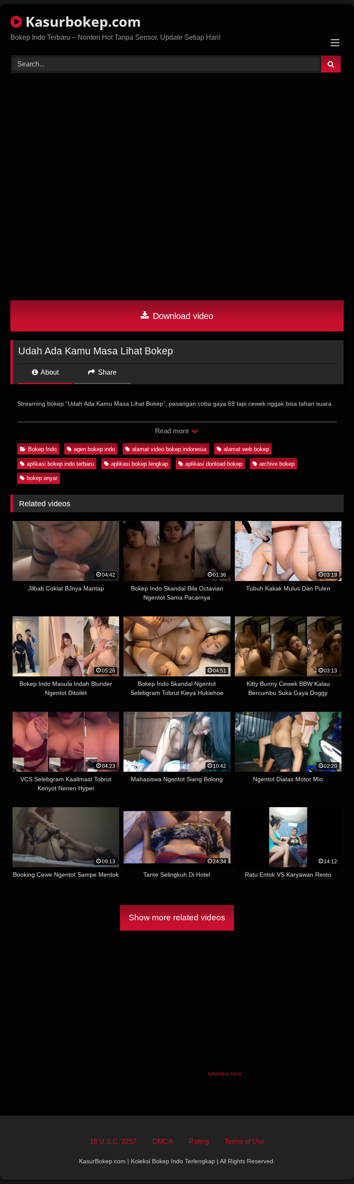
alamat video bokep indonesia (169, 449)
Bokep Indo (42, 449)
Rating (199, 1141)
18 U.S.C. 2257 (113, 1141)
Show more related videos (177, 917)
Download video (181, 316)
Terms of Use (244, 1141)
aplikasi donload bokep (213, 464)
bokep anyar (42, 478)
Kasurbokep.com (81, 21)
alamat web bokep (246, 449)
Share (106, 372)
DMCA (162, 1141)
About (49, 372)
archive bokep (276, 464)
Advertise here (225, 1074)
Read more (172, 431)
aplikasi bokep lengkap (139, 464)
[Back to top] (327, 1158)
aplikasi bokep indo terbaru (60, 464)
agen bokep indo (94, 449)
